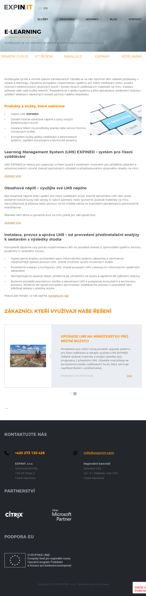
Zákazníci (67, 19)
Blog (113, 19)
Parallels (73, 56)
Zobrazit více (12, 176)
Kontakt (135, 19)
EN (46, 8)
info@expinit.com (99, 453)
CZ (40, 8)
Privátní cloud (14, 56)
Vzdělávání (131, 56)
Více (129, 376)
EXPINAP (102, 56)
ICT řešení (44, 56)
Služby (42, 19)
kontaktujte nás (58, 296)
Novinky (92, 19)
